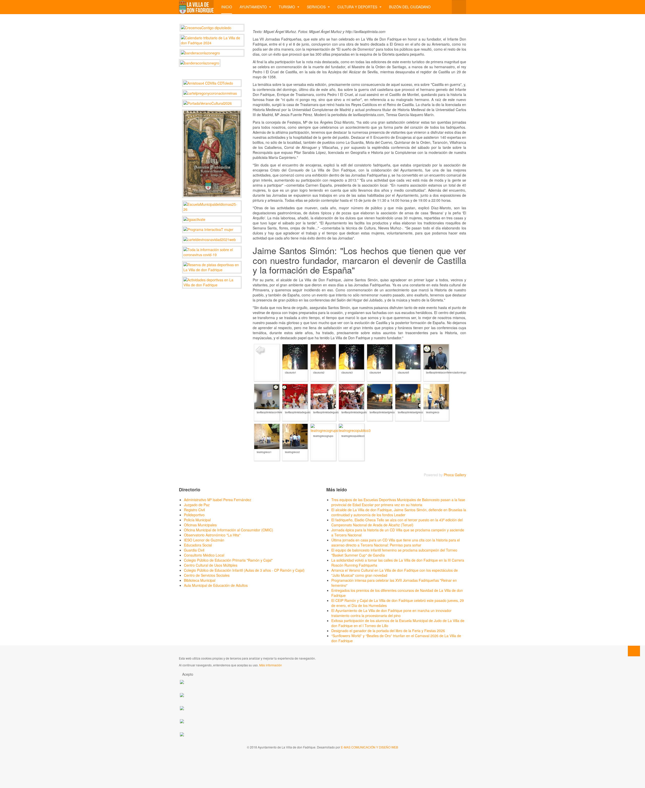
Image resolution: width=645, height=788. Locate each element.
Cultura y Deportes (357, 6)
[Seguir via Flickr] (182, 721)
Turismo (287, 6)
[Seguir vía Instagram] (182, 734)
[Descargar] (303, 377)
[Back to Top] (634, 651)
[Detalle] (299, 377)
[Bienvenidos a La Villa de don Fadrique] (196, 7)
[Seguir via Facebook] (182, 681)
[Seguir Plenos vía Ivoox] (182, 708)
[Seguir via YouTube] (182, 695)
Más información (270, 665)
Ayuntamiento (254, 6)
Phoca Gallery (455, 474)
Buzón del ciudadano (410, 6)
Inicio (226, 6)
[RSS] (463, 26)
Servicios (317, 6)
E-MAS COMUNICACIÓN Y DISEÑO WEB (369, 747)
